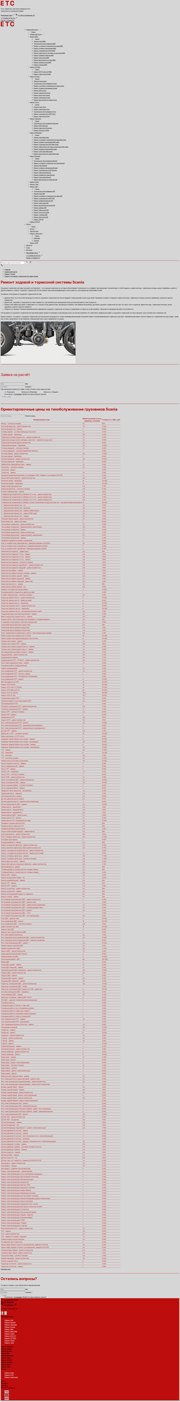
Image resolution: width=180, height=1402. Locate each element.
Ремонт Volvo (9, 1334)
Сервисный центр (7, 1316)
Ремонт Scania (9, 1327)
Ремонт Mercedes (10, 1331)
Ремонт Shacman (10, 1325)
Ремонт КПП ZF (10, 1336)
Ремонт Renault (10, 1322)
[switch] (5, 392)
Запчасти (4, 1383)
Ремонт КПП (9, 1375)
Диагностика (9, 1373)
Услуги (3, 1369)
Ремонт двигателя (11, 1377)
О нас (3, 1381)
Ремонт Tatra (9, 1343)
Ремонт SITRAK (10, 1338)
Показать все (5, 1269)
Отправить (5, 1295)
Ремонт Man (8, 1329)
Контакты (4, 1385)
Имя (26, 384)
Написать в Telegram (50, 392)
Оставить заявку (6, 396)
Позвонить (10, 392)
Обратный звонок (7, 1302)
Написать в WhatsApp (29, 392)
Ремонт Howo (9, 1340)
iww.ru (12, 1388)
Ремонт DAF (9, 1320)
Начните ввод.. (30, 416)
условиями (18, 394)
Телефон (28, 387)
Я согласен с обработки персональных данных (25, 394)
